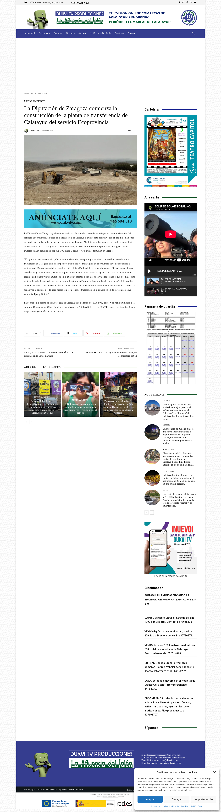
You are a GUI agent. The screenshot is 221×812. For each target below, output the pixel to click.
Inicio (26, 93)
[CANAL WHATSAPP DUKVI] (170, 548)
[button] (214, 772)
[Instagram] (183, 3)
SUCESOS (166, 401)
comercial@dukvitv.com (170, 763)
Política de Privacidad (179, 806)
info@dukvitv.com (169, 760)
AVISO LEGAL (197, 806)
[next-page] (31, 422)
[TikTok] (187, 3)
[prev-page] (26, 422)
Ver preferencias (203, 799)
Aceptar (150, 799)
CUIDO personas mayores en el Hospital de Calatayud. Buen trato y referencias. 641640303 (169, 684)
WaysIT (65, 789)
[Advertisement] (110, 64)
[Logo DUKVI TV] (38, 19)
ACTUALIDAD (168, 449)
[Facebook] (179, 3)
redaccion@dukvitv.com (169, 755)
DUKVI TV (34, 130)
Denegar (177, 799)
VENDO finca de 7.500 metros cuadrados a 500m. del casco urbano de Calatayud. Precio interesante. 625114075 (169, 649)
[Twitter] (191, 3)
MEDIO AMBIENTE (39, 93)
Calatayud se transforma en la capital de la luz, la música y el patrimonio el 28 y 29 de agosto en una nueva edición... (179, 479)
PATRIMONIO (168, 471)
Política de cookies (159, 806)
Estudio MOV (77, 789)
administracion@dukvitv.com (171, 757)
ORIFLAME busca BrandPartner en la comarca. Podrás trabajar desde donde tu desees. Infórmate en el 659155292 (169, 667)
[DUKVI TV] (26, 130)
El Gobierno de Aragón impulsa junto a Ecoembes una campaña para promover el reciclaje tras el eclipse (80, 408)
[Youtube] (195, 3)
